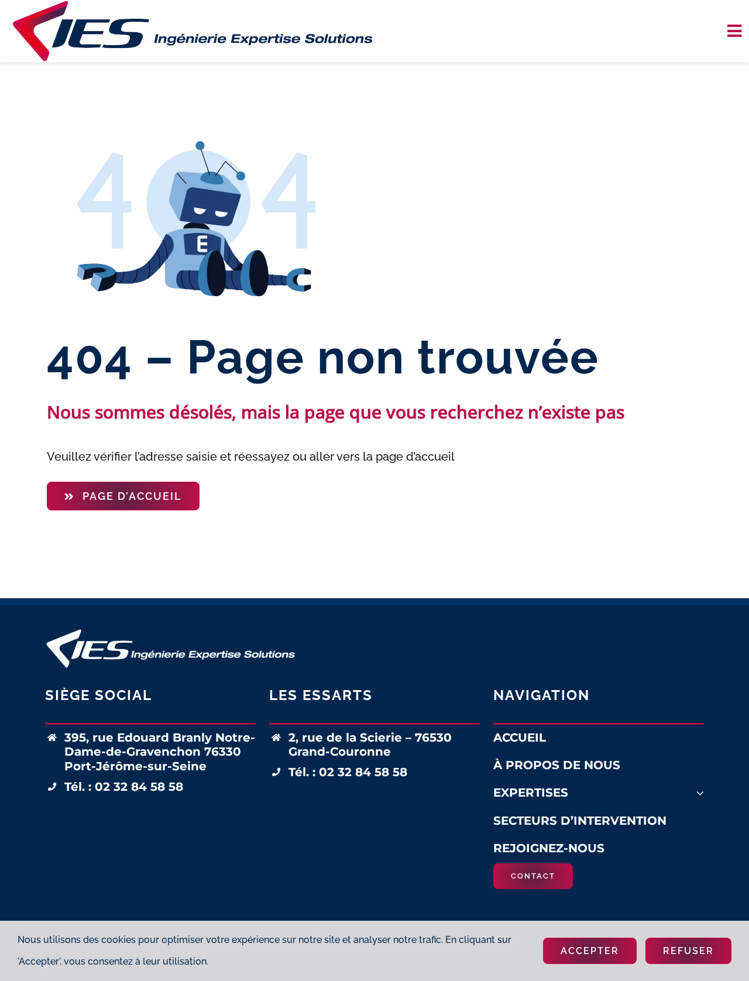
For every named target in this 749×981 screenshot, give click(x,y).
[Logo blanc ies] (170, 630)
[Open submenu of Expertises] (700, 793)
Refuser (688, 950)
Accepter (590, 950)
